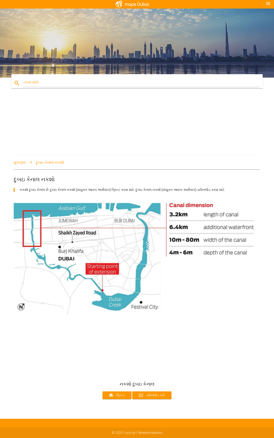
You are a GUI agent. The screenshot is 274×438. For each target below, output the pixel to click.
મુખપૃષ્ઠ (20, 162)
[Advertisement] (137, 126)
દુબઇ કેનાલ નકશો (50, 162)
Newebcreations (150, 433)
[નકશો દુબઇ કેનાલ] (137, 314)
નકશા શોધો (31, 82)
